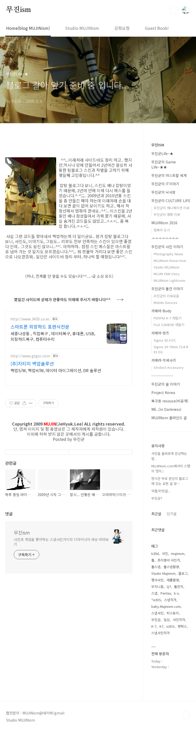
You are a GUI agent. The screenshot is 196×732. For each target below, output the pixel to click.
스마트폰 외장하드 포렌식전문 (39, 326)
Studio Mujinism (163, 573)
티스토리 (173, 613)
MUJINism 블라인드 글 (169, 417)
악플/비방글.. (160, 490)
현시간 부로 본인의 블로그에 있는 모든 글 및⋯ (169, 481)
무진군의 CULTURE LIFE (170, 200)
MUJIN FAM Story (167, 273)
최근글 (156, 513)
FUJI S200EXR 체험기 (169, 324)
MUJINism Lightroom (169, 280)
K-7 (153, 626)
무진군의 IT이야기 (165, 183)
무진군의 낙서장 (163, 192)
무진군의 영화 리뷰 (167, 214)
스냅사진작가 (160, 632)
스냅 (154, 593)
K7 (161, 626)
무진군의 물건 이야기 (167, 288)
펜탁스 (182, 626)
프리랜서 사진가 (168, 560)
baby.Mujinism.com (166, 606)
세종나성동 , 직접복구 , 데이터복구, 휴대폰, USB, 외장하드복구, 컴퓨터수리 (52, 336)
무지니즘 (157, 586)
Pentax (166, 593)
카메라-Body (161, 310)
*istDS (156, 599)
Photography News (168, 253)
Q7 (169, 586)
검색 (174, 10)
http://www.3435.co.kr (30, 319)
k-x (176, 593)
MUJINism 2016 (164, 222)
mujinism (177, 553)
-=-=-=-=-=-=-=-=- (165, 238)
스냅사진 (157, 613)
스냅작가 (170, 599)
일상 (167, 619)
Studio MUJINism (82, 28)
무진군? (156, 498)
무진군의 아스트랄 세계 (169, 175)
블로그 (183, 573)
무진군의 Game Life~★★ (163, 164)
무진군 (156, 619)
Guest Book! (157, 28)
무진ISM (157, 144)
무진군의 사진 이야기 (167, 246)
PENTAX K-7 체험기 (167, 318)
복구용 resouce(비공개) (169, 400)
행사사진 (157, 580)
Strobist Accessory (168, 367)
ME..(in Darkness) (166, 409)
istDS (170, 626)
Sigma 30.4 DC (165, 340)
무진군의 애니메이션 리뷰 (171, 207)
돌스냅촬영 (171, 566)
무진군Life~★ (162, 153)
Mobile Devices (165, 302)
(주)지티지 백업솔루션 (32, 363)
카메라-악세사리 (163, 360)
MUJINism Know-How (170, 260)
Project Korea (163, 392)
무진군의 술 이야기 (165, 384)
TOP (186, 715)
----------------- (162, 375)
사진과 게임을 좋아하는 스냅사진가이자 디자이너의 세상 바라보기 (61, 542)
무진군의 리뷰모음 (166, 295)
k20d (155, 553)
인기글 (172, 513)
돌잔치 (178, 586)
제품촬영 (173, 580)
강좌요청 (122, 28)
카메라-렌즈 (160, 332)
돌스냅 (156, 566)
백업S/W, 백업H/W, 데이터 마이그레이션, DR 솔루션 (55, 370)
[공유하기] (24, 403)
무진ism (18, 9)
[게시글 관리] (31, 403)
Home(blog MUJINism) (28, 28)
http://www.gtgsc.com (30, 356)
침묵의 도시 (162, 230)
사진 (165, 553)
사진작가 (179, 619)
